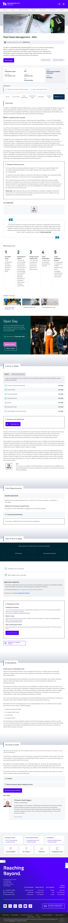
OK (62, 920)
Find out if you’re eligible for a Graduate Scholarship (18, 613)
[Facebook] (5, 906)
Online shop (30, 892)
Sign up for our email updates (55, 906)
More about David (18, 816)
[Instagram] (15, 906)
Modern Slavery (31, 916)
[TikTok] (30, 906)
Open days (62, 890)
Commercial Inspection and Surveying (35, 385)
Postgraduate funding (12, 632)
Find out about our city (57, 850)
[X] (10, 906)
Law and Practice (35, 389)
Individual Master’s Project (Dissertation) (35, 411)
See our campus (26, 850)
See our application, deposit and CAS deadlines (30, 589)
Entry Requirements (24, 97)
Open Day (59, 96)
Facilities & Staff (49, 97)
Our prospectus (61, 892)
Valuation (35, 402)
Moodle (52, 890)
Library (52, 894)
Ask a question (61, 894)
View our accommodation (11, 850)
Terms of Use (5, 915)
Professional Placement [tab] (18, 374)
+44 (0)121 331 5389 (31, 842)
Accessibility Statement (47, 915)
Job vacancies (30, 894)
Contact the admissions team (54, 840)
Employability (41, 96)
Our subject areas (39, 892)
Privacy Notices (14, 915)
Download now (15, 424)
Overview (8, 96)
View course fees (28, 80)
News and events (29, 890)
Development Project (35, 407)
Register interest (10, 344)
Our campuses (40, 894)
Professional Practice (35, 398)
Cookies (37, 915)
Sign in (39, 916)
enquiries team (13, 840)
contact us (36, 521)
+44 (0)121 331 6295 (10, 842)
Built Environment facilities (12, 790)
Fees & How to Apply (32, 97)
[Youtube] (25, 906)
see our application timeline (22, 593)
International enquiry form (33, 840)
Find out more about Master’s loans (14, 621)
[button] (5, 10)
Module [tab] (7, 374)
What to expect (10, 348)
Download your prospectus (42, 850)
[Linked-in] (20, 906)
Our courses (41, 890)
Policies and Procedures (27, 915)
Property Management (35, 394)
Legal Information (59, 915)
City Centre (49, 77)
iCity (53, 892)
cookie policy (12, 920)
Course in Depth (15, 96)
